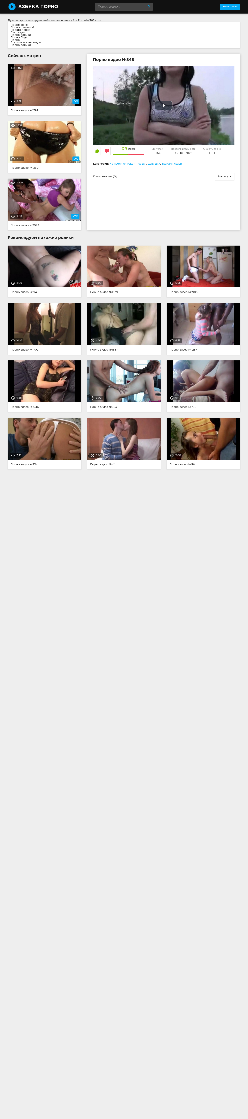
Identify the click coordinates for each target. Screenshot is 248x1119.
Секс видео (18, 32)
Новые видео (230, 7)
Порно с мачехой (22, 27)
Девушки (154, 164)
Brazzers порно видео (26, 42)
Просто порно (20, 30)
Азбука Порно (38, 7)
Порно (15, 40)
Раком (131, 164)
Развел (141, 164)
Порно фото (19, 25)
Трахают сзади (172, 164)
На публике (117, 164)
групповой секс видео (49, 20)
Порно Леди (19, 37)
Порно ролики (21, 35)
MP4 (212, 153)
